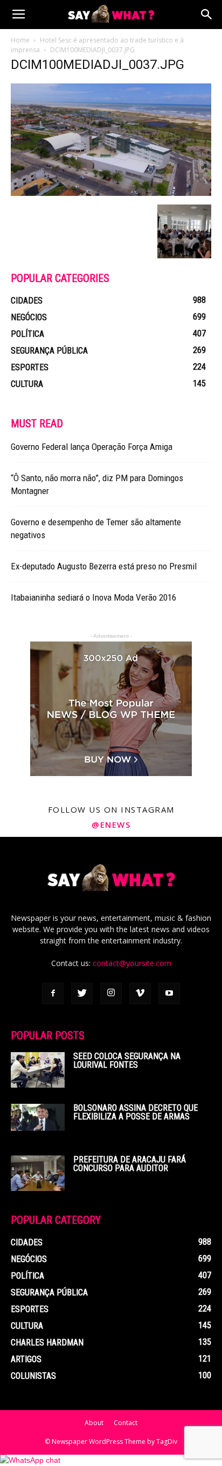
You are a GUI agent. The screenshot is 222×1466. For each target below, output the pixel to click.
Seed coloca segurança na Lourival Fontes (127, 1060)
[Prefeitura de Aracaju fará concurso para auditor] (38, 1173)
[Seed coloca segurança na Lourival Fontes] (38, 1070)
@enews (111, 824)
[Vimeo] (140, 993)
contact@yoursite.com (132, 963)
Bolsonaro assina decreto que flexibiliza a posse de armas (135, 1112)
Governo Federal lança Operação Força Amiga (91, 446)
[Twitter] (82, 993)
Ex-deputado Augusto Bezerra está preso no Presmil (104, 566)
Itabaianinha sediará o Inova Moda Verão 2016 (93, 597)
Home (20, 40)
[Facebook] (53, 993)
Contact (125, 1422)
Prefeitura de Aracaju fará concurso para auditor (129, 1163)
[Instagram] (111, 993)
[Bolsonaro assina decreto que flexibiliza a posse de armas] (38, 1117)
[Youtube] (169, 993)
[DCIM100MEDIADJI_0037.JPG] (111, 193)
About (94, 1422)
